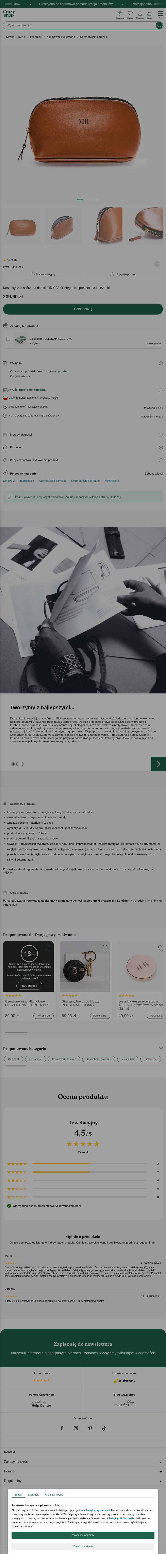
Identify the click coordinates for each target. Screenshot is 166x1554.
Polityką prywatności (98, 1510)
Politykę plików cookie (121, 1518)
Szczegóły (33, 1494)
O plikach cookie (54, 1494)
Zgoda (18, 1494)
